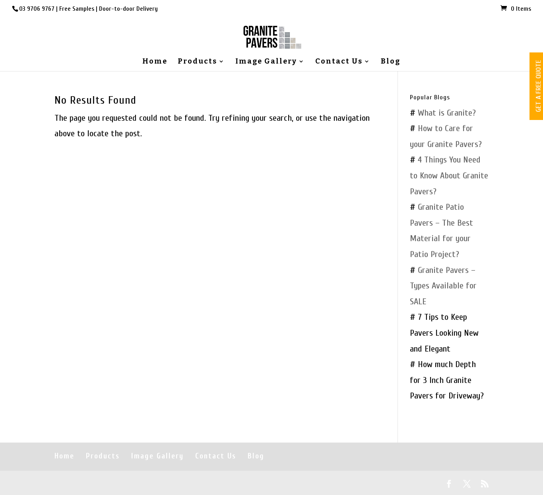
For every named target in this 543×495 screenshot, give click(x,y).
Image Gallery (266, 62)
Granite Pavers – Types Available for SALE (443, 286)
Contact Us (339, 62)
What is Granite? (447, 113)
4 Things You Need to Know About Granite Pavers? (449, 175)
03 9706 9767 (36, 8)
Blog (390, 62)
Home (154, 62)
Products (197, 62)
